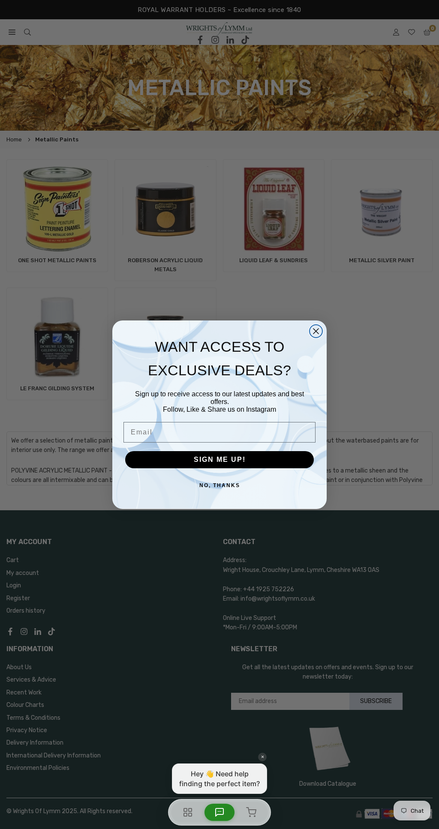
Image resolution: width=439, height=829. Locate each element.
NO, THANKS (219, 485)
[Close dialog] (316, 331)
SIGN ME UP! (220, 459)
